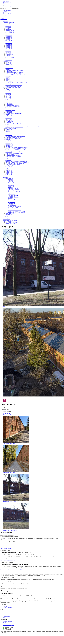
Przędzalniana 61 (11, 199)
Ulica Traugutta (9, 71)
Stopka (4, 3)
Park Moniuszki (9, 81)
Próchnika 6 (8, 169)
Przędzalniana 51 (11, 194)
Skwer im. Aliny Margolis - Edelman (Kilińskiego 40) (16, 82)
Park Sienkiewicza (9, 121)
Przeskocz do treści (7, 2)
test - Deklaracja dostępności (8, 625)
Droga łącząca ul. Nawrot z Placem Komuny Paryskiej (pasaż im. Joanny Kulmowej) (22, 126)
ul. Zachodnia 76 (6, 219)
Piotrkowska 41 (9, 173)
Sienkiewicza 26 (9, 66)
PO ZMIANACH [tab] (6, 413)
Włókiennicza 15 (9, 46)
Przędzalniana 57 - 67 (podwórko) (15, 210)
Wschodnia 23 (8, 93)
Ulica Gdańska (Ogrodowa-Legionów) (13, 156)
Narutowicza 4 (8, 62)
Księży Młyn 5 (11, 182)
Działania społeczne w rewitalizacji (10, 220)
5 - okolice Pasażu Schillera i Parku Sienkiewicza (12, 113)
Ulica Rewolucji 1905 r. (10, 57)
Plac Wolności (8, 99)
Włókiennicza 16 (9, 47)
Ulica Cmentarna (9, 152)
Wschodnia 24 (8, 94)
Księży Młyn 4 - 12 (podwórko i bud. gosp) (16, 212)
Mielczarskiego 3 (9, 143)
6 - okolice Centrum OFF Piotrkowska (10, 128)
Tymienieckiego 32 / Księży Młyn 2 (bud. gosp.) (17, 191)
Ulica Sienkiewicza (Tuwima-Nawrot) (13, 123)
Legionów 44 (8, 141)
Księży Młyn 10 (11, 187)
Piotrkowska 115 (9, 116)
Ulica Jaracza (8, 55)
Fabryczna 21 (10, 204)
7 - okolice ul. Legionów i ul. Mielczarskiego (12, 138)
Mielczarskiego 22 (9, 145)
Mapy (4, 617)
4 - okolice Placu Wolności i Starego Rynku (11, 87)
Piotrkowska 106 (9, 115)
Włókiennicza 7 (9, 40)
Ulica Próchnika (9, 108)
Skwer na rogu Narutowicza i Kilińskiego (14, 83)
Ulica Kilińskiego (9, 56)
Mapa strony (5, 623)
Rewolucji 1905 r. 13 (10, 29)
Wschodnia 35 (8, 95)
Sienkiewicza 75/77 (9, 133)
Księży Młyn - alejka (12, 208)
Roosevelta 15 (8, 130)
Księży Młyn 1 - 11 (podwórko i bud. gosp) (16, 211)
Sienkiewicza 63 (9, 120)
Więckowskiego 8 (9, 175)
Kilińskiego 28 (8, 27)
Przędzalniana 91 (11, 203)
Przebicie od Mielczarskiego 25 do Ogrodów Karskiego (17, 148)
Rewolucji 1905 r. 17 (10, 31)
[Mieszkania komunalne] (4, 401)
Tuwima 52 (8, 80)
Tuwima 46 (8, 79)
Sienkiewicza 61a (9, 119)
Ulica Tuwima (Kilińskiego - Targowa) (13, 86)
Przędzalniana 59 (11, 198)
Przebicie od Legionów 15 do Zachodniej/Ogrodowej (16, 161)
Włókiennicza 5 (9, 38)
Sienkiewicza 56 (9, 132)
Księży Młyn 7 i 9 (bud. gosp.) (14, 183)
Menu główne (5, 1)
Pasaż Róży (8, 101)
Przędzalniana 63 (11, 200)
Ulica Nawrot (8, 122)
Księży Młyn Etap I (7, 13)
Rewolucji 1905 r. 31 (10, 34)
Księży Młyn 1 (11, 179)
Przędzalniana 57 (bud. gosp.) (14, 197)
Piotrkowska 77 (9, 64)
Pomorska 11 (8, 88)
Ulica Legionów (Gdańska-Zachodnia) (13, 164)
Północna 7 (8, 89)
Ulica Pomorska (9, 107)
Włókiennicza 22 (9, 48)
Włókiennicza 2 (9, 35)
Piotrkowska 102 (9, 114)
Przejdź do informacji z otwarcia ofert (7, 560)
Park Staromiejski (9, 98)
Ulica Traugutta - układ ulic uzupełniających (14, 72)
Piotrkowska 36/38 (9, 172)
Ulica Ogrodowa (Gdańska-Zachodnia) (13, 165)
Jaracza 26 (8, 23)
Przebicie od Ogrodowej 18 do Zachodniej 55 (15, 163)
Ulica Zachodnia (9, 112)
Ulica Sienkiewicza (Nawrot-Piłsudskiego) (14, 137)
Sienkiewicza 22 (9, 65)
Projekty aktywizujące (7, 221)
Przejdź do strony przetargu (5, 548)
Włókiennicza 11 (9, 43)
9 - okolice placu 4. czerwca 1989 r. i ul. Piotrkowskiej (13, 168)
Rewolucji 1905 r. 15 (10, 30)
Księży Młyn (5, 12)
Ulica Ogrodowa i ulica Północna (12, 105)
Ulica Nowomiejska (9, 104)
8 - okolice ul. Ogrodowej (8, 157)
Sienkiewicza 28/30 (9, 68)
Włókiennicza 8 (9, 41)
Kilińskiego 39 (8, 76)
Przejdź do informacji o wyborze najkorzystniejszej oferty (11, 569)
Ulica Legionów (9, 103)
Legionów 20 (8, 160)
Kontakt (4, 622)
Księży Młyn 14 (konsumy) (13, 189)
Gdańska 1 (8, 139)
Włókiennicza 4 (9, 37)
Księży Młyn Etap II (10, 213)
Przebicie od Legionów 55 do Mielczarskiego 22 (15, 149)
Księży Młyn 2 (11, 180)
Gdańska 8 (8, 158)
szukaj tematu (15, 8)
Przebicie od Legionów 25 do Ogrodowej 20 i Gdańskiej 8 (17, 162)
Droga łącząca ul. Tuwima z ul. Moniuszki (14, 217)
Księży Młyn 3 (11, 181)
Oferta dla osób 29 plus (10, 223)
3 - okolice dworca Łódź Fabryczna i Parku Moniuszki (14, 74)
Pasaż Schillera (8, 124)
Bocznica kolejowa (12, 205)
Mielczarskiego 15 (9, 144)
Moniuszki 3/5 (8, 215)
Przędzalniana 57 (11, 196)
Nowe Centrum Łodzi (7, 214)
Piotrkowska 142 (9, 129)
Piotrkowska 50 (9, 174)
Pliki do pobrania (6, 616)
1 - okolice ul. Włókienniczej (8, 22)
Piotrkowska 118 (9, 118)
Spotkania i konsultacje (7, 607)
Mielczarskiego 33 (9, 146)
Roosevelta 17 (8, 131)
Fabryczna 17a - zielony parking (14, 206)
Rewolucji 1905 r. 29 (10, 32)
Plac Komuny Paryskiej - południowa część (14, 127)
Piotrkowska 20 (9, 170)
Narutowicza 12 (9, 63)
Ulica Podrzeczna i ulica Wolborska (13, 106)
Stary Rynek (8, 102)
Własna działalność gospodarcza (12, 222)
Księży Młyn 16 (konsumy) (13, 190)
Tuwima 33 (8, 77)
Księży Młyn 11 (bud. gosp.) (13, 188)
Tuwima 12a (8, 69)
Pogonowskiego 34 (9, 24)
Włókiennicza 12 (9, 44)
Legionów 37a (8, 140)
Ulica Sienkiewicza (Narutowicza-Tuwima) (14, 70)
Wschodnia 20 (8, 91)
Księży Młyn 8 (6, 15)
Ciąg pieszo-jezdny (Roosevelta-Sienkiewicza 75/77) (16, 136)
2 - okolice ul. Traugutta (7, 61)
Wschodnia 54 (8, 53)
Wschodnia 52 (8, 52)
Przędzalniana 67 (11, 202)
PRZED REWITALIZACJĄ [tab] (8, 414)
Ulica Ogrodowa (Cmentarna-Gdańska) (13, 155)
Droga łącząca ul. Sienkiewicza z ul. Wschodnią (15, 73)
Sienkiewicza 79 (9, 135)
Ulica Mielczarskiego (10, 154)
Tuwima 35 (8, 78)
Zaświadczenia (6, 606)
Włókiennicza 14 (9, 45)
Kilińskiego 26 (8, 26)
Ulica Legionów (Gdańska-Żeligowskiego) (14, 153)
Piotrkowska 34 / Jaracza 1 (11, 171)
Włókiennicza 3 (9, 36)
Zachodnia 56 (8, 97)
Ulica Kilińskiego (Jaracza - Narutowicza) (14, 85)
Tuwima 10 (8, 216)
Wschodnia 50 (8, 51)
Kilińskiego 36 (8, 28)
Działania (5, 11)
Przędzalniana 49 (11, 193)
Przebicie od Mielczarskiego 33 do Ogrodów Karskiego (17, 147)
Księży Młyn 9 (11, 186)
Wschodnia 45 (8, 49)
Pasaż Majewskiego (9, 54)
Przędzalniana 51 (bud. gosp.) (14, 195)
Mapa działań (5, 21)
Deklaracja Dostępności (7, 621)
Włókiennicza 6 (9, 39)
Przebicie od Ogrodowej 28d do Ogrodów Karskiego (16, 150)
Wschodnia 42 (8, 96)
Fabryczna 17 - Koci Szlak (13, 207)
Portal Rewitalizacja (7, 10)
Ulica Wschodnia (9, 60)
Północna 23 (8, 90)
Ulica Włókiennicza (9, 58)
